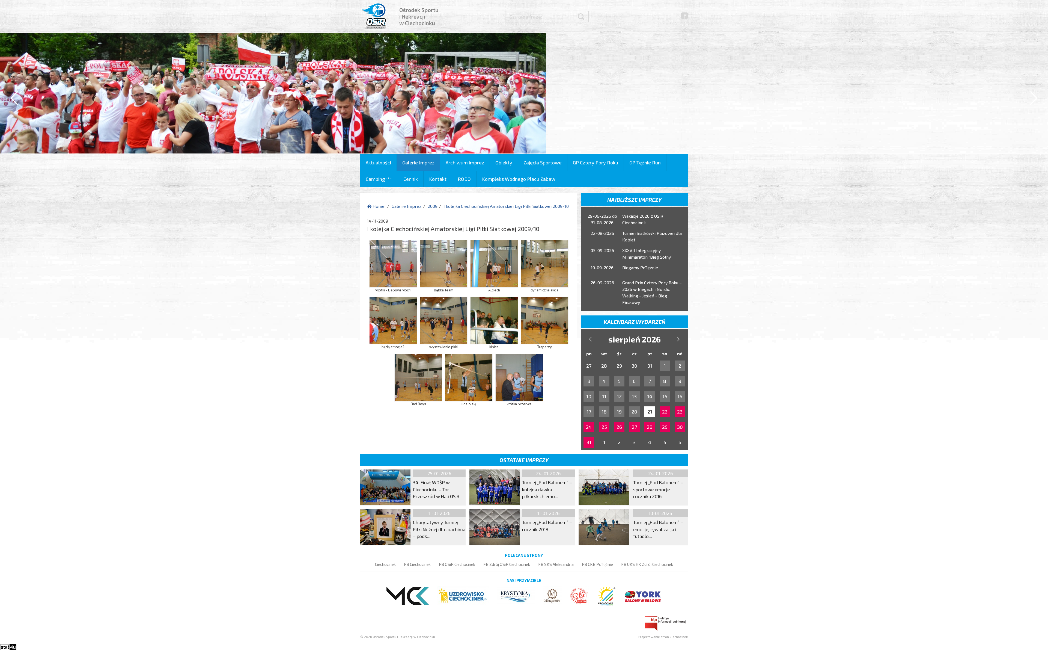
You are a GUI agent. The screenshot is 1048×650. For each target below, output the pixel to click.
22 (665, 412)
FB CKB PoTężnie (597, 564)
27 (634, 427)
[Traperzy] (544, 320)
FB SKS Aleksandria (556, 564)
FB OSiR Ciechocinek (457, 564)
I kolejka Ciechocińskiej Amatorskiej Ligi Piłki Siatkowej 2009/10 (506, 206)
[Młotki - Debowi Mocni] (393, 262)
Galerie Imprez (418, 162)
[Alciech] (494, 262)
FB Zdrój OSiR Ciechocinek (506, 564)
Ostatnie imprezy (524, 460)
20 (634, 412)
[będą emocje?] (393, 320)
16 (679, 396)
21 (649, 412)
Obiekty (503, 162)
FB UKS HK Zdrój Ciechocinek (647, 564)
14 (649, 396)
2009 (432, 206)
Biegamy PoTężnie (640, 267)
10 (588, 396)
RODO (464, 179)
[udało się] (469, 376)
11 (604, 396)
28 (650, 427)
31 (588, 442)
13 (634, 396)
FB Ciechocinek (417, 564)
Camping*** (379, 179)
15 (664, 396)
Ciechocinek (385, 564)
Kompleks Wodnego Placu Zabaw (518, 179)
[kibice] (494, 320)
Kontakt (437, 179)
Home (378, 206)
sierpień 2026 (634, 339)
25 (604, 427)
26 (619, 427)
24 (589, 427)
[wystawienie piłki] (444, 320)
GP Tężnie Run (645, 162)
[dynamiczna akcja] (544, 262)
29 (665, 427)
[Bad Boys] (418, 376)
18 (604, 412)
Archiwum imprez (465, 162)
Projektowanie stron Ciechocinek (663, 637)
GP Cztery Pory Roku (595, 162)
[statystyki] (8, 646)
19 (619, 412)
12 (619, 396)
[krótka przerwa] (519, 376)
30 (680, 427)
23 (680, 412)
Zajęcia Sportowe (542, 162)
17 (588, 412)
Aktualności (378, 162)
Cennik (410, 179)
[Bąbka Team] (444, 262)
